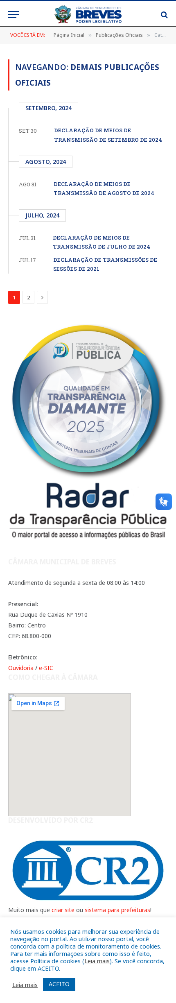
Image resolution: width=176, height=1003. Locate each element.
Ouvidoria (21, 668)
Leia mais (97, 961)
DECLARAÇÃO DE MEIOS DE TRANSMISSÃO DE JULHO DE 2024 (101, 242)
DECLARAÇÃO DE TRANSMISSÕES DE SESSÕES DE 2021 (105, 264)
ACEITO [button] (59, 984)
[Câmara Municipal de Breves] (87, 14)
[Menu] (13, 14)
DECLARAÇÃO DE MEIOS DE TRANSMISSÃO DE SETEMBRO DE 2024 (108, 135)
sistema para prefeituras (117, 910)
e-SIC (46, 668)
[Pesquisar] (163, 14)
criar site (63, 910)
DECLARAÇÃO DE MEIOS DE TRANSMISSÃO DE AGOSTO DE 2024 (104, 188)
